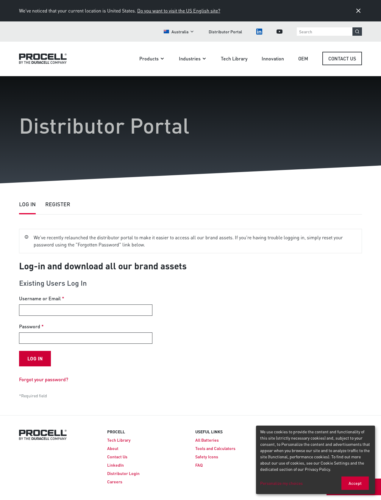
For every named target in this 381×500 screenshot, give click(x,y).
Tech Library (234, 58)
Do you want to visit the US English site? (178, 10)
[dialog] (315, 460)
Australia (179, 31)
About (112, 448)
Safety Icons (206, 456)
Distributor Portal (225, 31)
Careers (114, 481)
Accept (355, 483)
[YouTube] (279, 32)
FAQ (199, 465)
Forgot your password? (43, 379)
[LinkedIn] (259, 32)
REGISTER (57, 204)
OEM (303, 58)
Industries (190, 58)
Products (149, 58)
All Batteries (207, 440)
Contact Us (342, 58)
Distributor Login (123, 473)
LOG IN (27, 204)
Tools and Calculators (215, 448)
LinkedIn (115, 465)
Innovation (273, 58)
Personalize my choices (281, 483)
